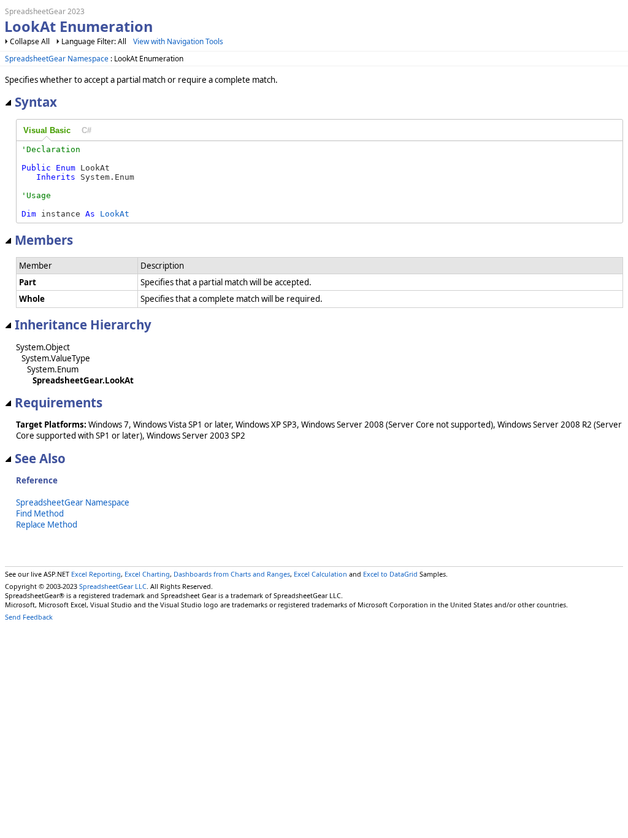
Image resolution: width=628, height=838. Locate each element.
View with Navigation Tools (178, 41)
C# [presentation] (86, 130)
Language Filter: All (94, 41)
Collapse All (30, 41)
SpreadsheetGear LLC (113, 586)
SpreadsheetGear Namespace (57, 58)
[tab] (46, 130)
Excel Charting (147, 574)
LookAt (114, 213)
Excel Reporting (96, 574)
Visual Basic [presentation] (47, 130)
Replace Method (46, 524)
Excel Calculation (320, 574)
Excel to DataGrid (390, 574)
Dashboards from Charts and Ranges (232, 574)
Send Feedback (29, 616)
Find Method (40, 513)
